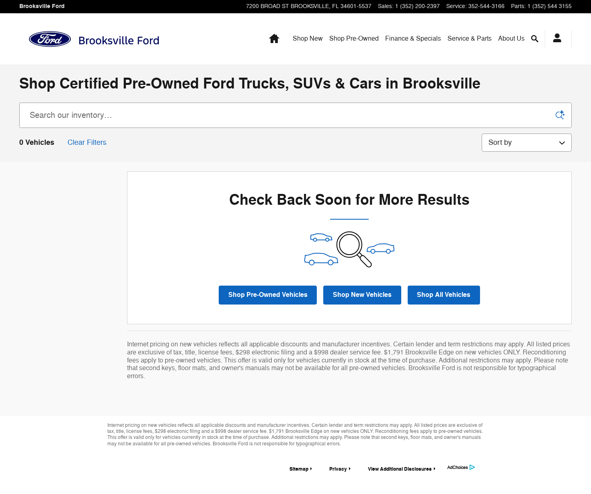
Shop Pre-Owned (354, 39)
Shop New (308, 39)
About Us (511, 39)
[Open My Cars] (555, 39)
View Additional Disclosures (400, 469)
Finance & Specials (413, 39)
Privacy (338, 469)
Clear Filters (87, 142)
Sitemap (298, 469)
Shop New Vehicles (362, 295)
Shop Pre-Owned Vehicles (268, 295)
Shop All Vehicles (443, 295)
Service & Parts (469, 39)
